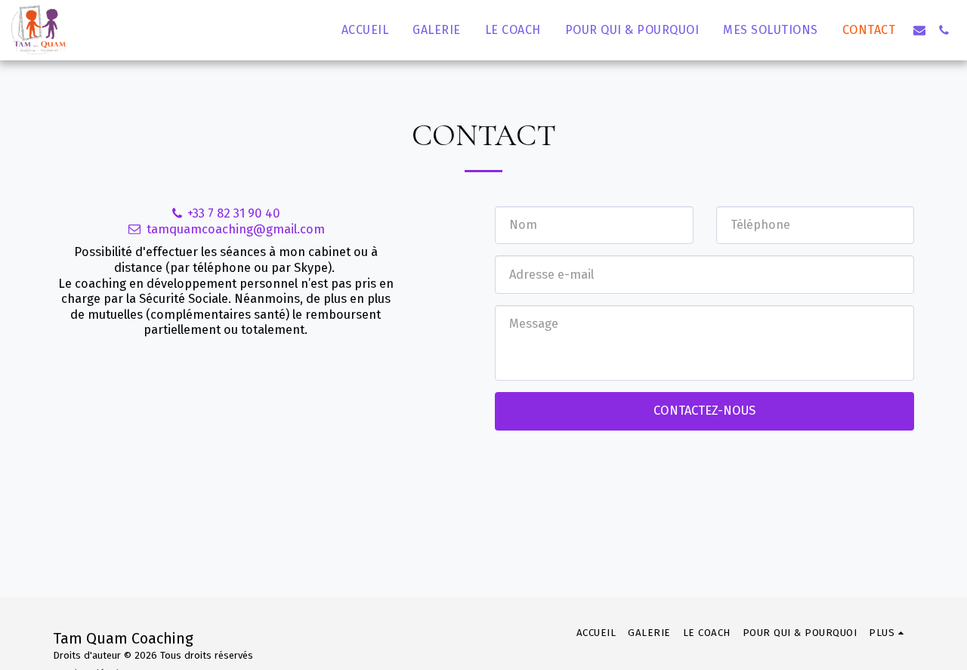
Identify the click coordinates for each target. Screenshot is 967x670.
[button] (919, 30)
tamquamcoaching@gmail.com (236, 229)
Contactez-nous (704, 410)
